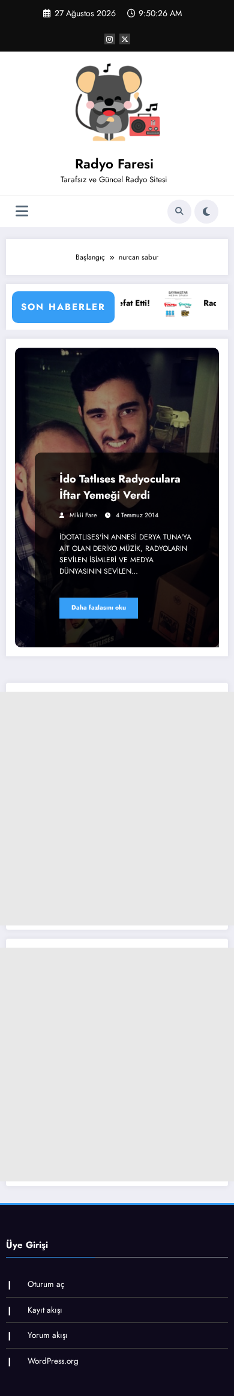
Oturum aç (46, 1284)
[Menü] (21, 211)
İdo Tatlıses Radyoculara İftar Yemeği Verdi (120, 487)
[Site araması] (179, 212)
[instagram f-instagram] (109, 39)
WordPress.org (53, 1361)
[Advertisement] (117, 808)
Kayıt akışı (45, 1310)
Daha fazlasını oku (98, 607)
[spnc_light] (206, 212)
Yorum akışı (48, 1335)
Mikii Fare (83, 515)
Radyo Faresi (114, 163)
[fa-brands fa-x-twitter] (124, 39)
